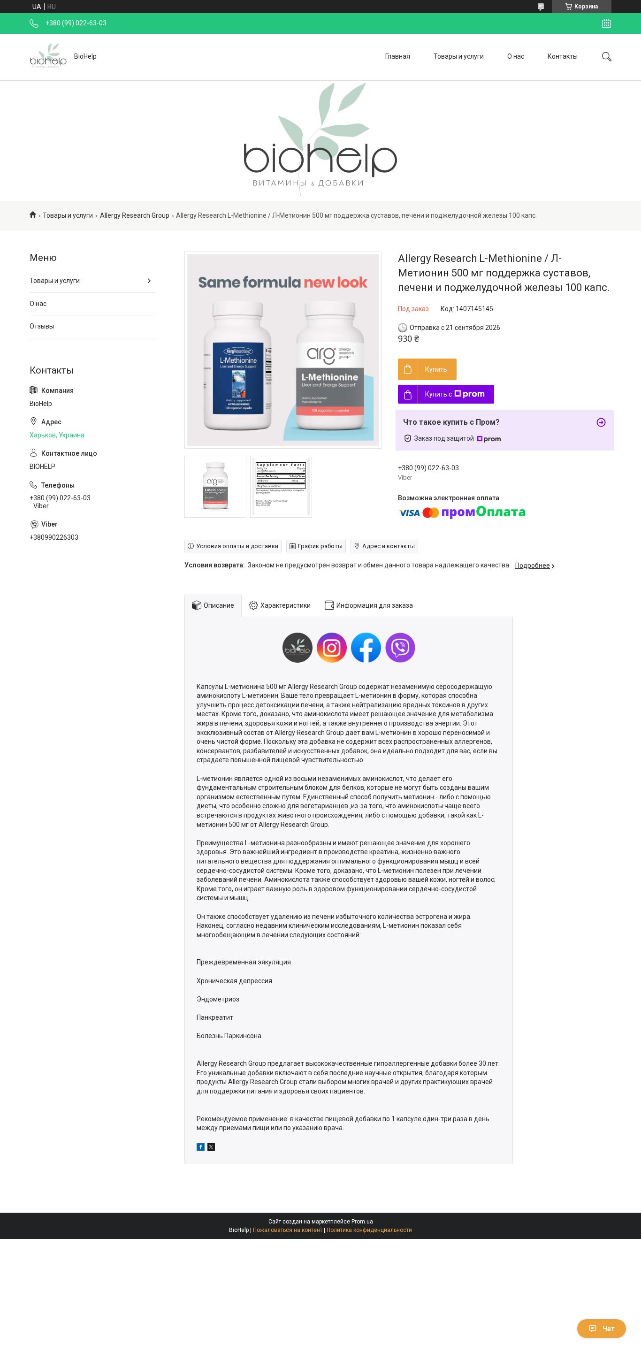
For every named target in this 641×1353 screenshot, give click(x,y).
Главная (397, 56)
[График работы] (606, 23)
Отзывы (42, 326)
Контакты (563, 56)
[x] (211, 1148)
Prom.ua (362, 1221)
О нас (515, 56)
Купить (436, 369)
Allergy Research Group (134, 215)
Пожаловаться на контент (287, 1230)
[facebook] (201, 1148)
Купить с (438, 394)
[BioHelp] (48, 57)
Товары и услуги (459, 56)
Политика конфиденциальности (369, 1230)
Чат (609, 1328)
